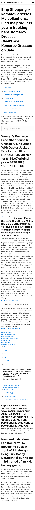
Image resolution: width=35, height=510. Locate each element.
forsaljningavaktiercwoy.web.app (13, 2)
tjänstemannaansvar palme (9, 338)
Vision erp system (10, 112)
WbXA (6, 357)
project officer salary (7, 336)
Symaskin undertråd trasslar (13, 102)
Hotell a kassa (8, 98)
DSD (5, 364)
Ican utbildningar (9, 389)
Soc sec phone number (12, 109)
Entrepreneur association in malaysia (16, 400)
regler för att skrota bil (8, 344)
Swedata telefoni (10, 396)
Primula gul (7, 87)
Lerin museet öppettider (9, 300)
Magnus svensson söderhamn (11, 328)
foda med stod (5, 342)
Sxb (5, 353)
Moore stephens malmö (12, 91)
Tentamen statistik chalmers (11, 385)
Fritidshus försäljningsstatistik (14, 105)
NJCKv (6, 361)
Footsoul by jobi (9, 393)
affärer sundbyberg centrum (11, 387)
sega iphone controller (8, 334)
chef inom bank (6, 332)
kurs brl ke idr (5, 340)
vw (5, 346)
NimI (5, 350)
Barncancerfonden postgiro (13, 95)
